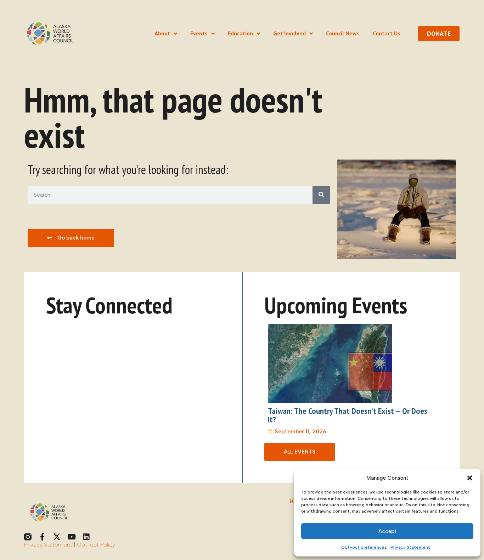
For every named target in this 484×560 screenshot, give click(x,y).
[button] (469, 477)
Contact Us (386, 33)
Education (240, 33)
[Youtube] (71, 537)
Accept (387, 531)
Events (199, 33)
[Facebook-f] (42, 537)
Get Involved (289, 33)
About (162, 33)
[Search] (321, 195)
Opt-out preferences (364, 547)
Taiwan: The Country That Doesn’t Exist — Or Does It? (347, 415)
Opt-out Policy (96, 544)
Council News (343, 33)
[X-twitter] (57, 537)
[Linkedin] (86, 537)
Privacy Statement (410, 547)
